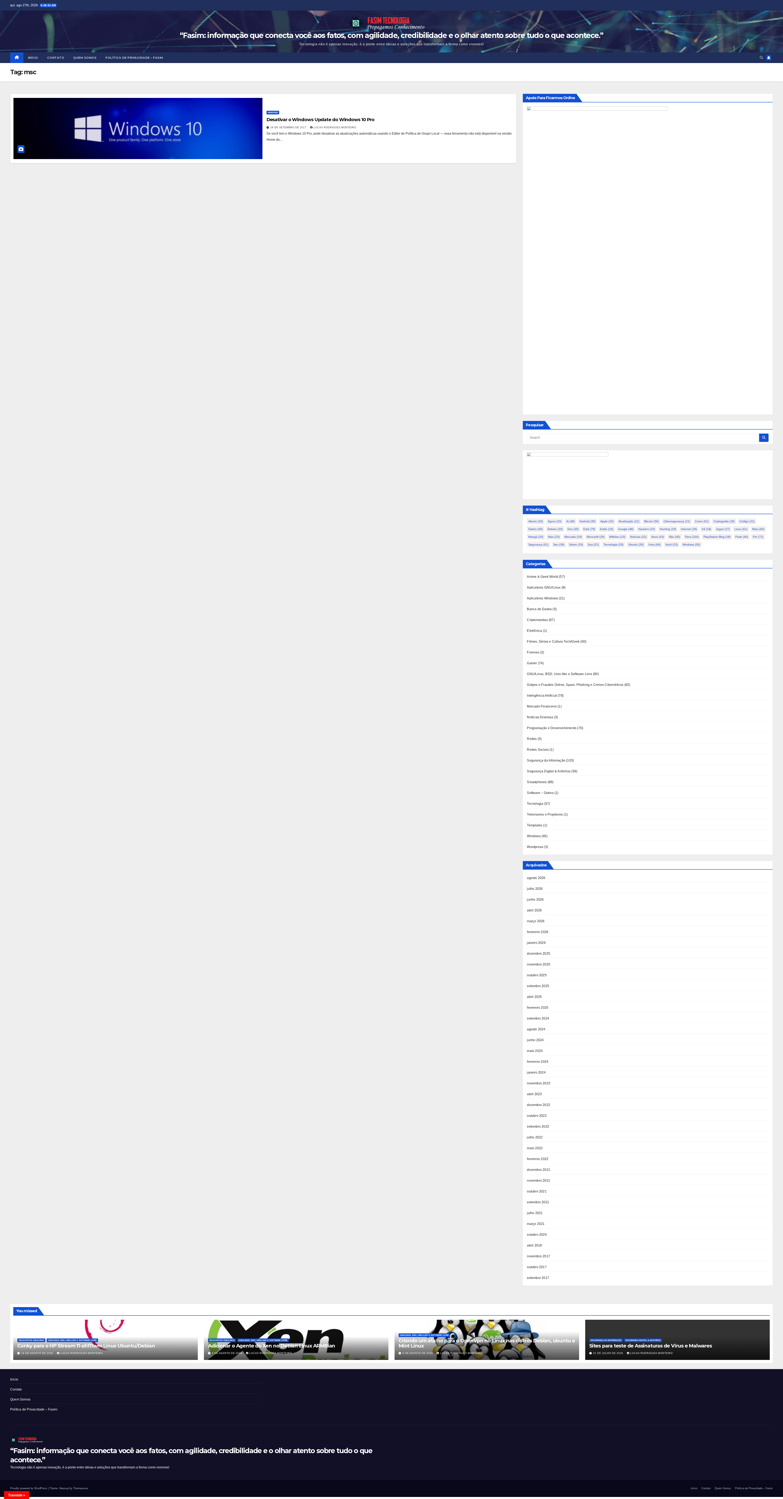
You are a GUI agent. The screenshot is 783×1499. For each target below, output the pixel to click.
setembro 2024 (538, 1018)
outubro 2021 (536, 1191)
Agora (555, 521)
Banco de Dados (539, 609)
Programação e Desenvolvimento (551, 728)
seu (558, 544)
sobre (576, 544)
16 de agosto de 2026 (37, 1353)
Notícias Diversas (540, 717)
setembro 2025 (538, 986)
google (626, 529)
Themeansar (80, 1488)
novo (657, 536)
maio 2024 (535, 1051)
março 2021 (535, 1224)
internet (689, 529)
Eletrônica (534, 630)
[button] (761, 57)
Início (33, 58)
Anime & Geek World (542, 576)
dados (535, 529)
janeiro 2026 (536, 942)
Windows (273, 112)
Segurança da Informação (546, 760)
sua (593, 544)
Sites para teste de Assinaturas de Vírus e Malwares (650, 1346)
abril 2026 (534, 910)
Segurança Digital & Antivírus (549, 771)
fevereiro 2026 (537, 932)
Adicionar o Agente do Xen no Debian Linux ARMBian (271, 1346)
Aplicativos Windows (542, 598)
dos (573, 529)
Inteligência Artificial (542, 695)
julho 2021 (535, 1213)
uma (654, 544)
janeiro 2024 (536, 1072)
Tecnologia (614, 544)
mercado (573, 536)
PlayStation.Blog (717, 536)
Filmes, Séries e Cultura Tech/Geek (553, 641)
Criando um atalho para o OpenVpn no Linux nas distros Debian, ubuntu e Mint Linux (487, 1343)
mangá (535, 536)
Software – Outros (540, 793)
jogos (723, 529)
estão (606, 529)
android (588, 521)
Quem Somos (84, 58)
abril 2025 (534, 997)
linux (741, 529)
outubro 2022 (536, 1115)
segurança (538, 544)
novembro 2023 (538, 1083)
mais (758, 529)
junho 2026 (535, 899)
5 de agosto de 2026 (418, 1353)
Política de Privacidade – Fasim (134, 58)
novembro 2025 (538, 964)
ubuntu (636, 544)
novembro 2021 (538, 1180)
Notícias (638, 536)
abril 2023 (534, 1094)
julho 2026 (535, 888)
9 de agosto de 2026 (227, 1353)
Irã (706, 529)
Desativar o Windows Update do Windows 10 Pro (321, 119)
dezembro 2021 (538, 1169)
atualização (628, 521)
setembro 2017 (538, 1278)
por (758, 536)
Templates (534, 825)
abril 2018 (534, 1245)
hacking (668, 529)
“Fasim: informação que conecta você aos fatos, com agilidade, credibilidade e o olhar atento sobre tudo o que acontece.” (391, 35)
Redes (532, 739)
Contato (55, 58)
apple (607, 521)
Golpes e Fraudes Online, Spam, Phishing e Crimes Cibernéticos (575, 684)
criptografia (724, 521)
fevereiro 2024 (537, 1061)
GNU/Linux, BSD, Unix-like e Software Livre (559, 674)
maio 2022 (535, 1148)
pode (741, 536)
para (692, 536)
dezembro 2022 (538, 1105)
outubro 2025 (536, 975)
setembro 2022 (538, 1126)
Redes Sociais (538, 749)
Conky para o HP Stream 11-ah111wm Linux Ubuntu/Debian (86, 1346)
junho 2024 (535, 1040)
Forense (533, 652)
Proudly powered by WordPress (29, 1488)
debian (555, 529)
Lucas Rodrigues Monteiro (335, 127)
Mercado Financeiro (542, 706)
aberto (535, 521)
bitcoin (651, 521)
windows (691, 544)
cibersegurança (677, 521)
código (747, 521)
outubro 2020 (536, 1234)
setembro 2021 (538, 1202)
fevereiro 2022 (537, 1159)
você (671, 544)
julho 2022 (535, 1137)
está (589, 529)
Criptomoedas (537, 620)
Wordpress (535, 847)
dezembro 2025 (538, 953)
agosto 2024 (536, 1029)
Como (702, 521)
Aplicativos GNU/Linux (544, 587)
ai (570, 521)
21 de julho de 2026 (608, 1353)
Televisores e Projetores (545, 814)
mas (554, 536)
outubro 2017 (536, 1267)
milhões (617, 536)
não (674, 536)
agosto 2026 (536, 878)
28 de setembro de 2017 (288, 127)
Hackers (646, 529)
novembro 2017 (538, 1256)
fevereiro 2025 (537, 1007)
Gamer (532, 663)
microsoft (596, 536)
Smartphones (537, 782)
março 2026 (535, 921)
